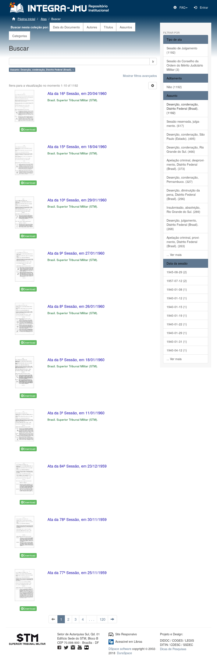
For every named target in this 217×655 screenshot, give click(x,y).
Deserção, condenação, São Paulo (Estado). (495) (186, 136)
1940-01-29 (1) (177, 333)
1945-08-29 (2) (177, 272)
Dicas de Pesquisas (173, 649)
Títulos (108, 27)
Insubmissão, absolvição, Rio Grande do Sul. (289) (183, 209)
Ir (153, 61)
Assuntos (126, 27)
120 (102, 619)
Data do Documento (66, 27)
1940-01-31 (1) (177, 341)
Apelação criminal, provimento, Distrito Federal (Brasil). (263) (183, 241)
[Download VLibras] (111, 641)
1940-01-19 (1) (177, 315)
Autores (92, 27)
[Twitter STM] (66, 647)
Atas (44, 19)
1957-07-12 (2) (177, 281)
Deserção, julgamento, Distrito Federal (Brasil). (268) (182, 224)
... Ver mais (174, 255)
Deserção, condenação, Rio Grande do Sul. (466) (185, 149)
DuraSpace (124, 653)
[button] (180, 7)
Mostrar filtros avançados (140, 76)
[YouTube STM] (80, 647)
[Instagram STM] (73, 647)
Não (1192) (174, 87)
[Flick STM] (86, 647)
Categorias (19, 36)
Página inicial (26, 19)
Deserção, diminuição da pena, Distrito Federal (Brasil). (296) (183, 194)
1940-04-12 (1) (177, 350)
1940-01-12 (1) (177, 298)
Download (29, 129)
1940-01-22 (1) (177, 324)
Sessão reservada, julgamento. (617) (183, 123)
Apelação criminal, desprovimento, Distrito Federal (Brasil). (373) (185, 164)
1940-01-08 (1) (177, 289)
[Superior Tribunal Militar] (27, 640)
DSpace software (119, 649)
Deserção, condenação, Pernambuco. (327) (183, 179)
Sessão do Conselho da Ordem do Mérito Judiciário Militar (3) (185, 65)
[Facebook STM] (59, 647)
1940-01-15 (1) (177, 307)
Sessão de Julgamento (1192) (182, 50)
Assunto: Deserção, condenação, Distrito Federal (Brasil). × (42, 69)
